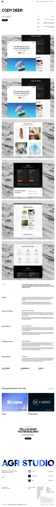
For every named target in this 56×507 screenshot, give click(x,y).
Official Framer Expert (12, 504)
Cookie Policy (50, 502)
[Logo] (2, 1)
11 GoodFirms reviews (20, 504)
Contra (25, 504)
